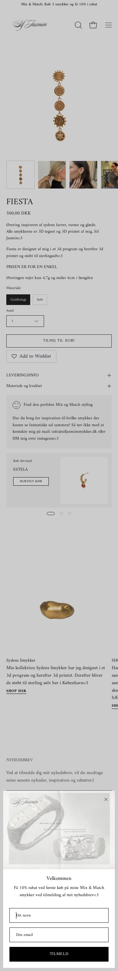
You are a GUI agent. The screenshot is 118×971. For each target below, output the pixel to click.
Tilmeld (59, 954)
